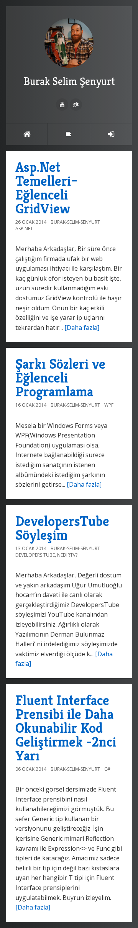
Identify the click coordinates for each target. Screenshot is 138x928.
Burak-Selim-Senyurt (75, 222)
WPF (108, 405)
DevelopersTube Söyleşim (62, 528)
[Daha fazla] (81, 327)
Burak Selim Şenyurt (69, 81)
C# (107, 769)
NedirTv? (67, 555)
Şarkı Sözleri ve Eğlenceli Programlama (60, 377)
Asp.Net (24, 228)
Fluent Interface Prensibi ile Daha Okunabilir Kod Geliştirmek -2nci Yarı (65, 728)
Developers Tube (35, 555)
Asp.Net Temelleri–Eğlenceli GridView (46, 187)
